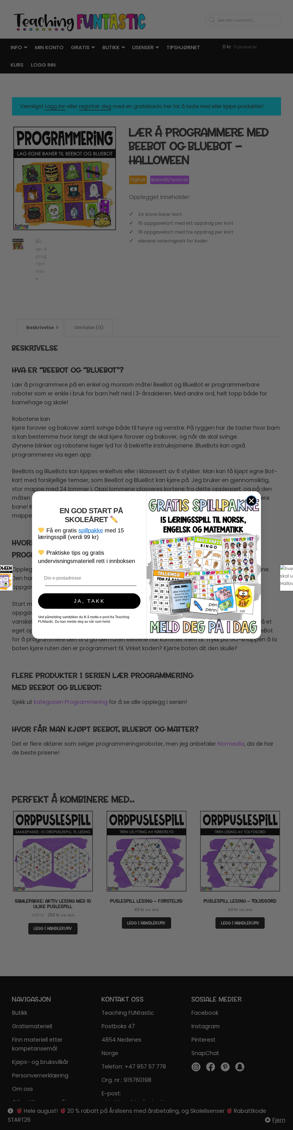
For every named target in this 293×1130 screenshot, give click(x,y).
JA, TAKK (89, 601)
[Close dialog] (251, 501)
